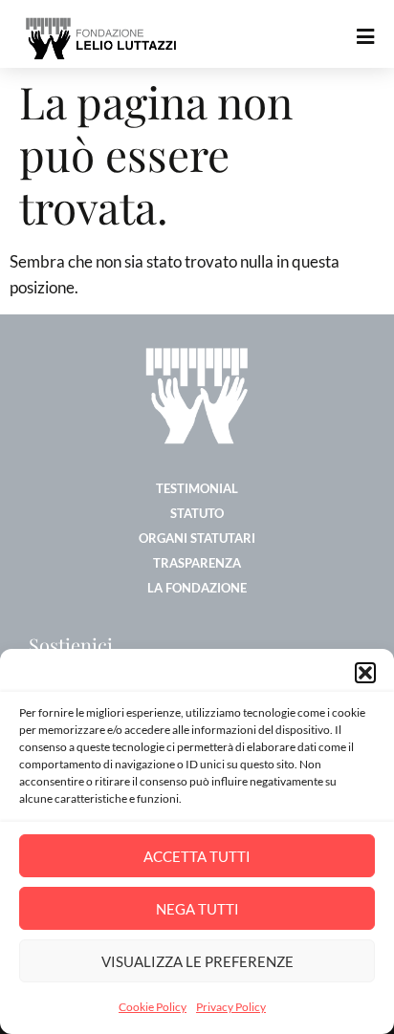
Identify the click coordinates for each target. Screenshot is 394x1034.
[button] (365, 672)
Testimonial (197, 488)
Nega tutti (197, 908)
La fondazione (197, 587)
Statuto (197, 513)
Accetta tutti (197, 856)
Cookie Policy (152, 1007)
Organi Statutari (197, 538)
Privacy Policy (231, 1007)
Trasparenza (197, 563)
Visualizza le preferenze (197, 961)
